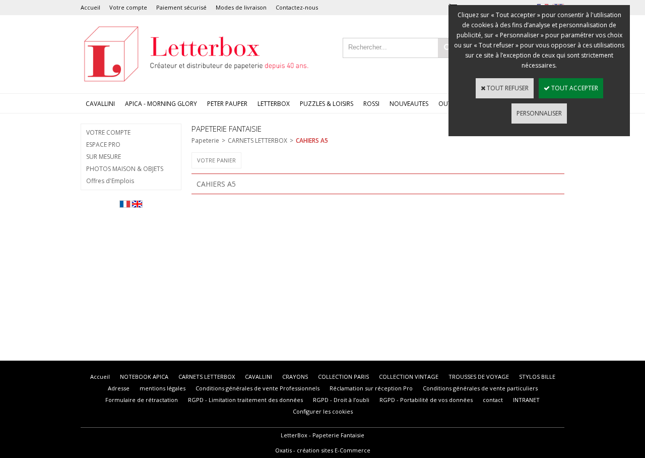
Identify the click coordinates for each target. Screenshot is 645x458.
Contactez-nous (297, 7)
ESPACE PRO (103, 144)
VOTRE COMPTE (108, 132)
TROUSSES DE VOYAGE (478, 376)
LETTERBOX (273, 103)
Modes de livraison (241, 7)
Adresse (119, 388)
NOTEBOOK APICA (144, 376)
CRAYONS (295, 376)
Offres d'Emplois (110, 181)
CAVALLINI (100, 103)
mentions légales (162, 388)
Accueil (90, 7)
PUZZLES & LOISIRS (326, 103)
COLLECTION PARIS (343, 376)
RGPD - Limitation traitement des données (245, 400)
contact (493, 400)
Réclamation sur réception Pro (371, 388)
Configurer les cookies (323, 411)
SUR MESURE (103, 156)
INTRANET (526, 400)
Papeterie (205, 140)
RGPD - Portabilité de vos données (426, 400)
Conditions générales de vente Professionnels (257, 388)
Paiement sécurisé (181, 7)
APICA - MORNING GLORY (161, 103)
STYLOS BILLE (537, 376)
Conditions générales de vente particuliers (480, 388)
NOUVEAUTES (409, 103)
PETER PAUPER (227, 103)
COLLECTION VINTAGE (408, 376)
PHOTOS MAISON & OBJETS (124, 168)
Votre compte (128, 7)
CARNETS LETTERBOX (257, 140)
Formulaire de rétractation (141, 400)
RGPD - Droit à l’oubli (341, 400)
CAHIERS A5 (312, 140)
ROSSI (371, 103)
